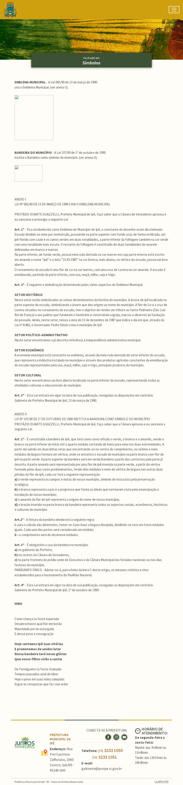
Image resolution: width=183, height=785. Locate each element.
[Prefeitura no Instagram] (117, 736)
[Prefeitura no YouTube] (124, 736)
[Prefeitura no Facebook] (109, 736)
